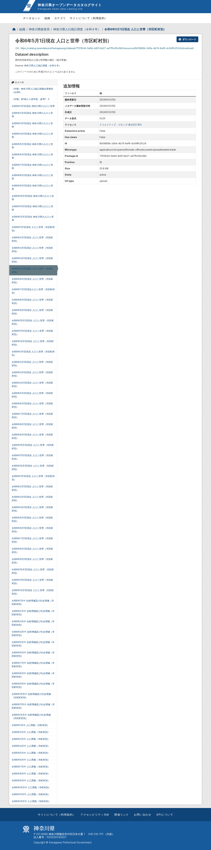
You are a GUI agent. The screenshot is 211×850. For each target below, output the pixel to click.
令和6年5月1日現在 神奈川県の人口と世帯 (32, 146)
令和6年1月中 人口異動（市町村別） (30, 725)
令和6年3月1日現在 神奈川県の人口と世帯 (32, 125)
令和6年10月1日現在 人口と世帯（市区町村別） (33, 322)
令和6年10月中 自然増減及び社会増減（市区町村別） (31, 696)
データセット (32, 18)
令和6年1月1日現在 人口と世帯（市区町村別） (33, 229)
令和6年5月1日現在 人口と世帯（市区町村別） (135, 29)
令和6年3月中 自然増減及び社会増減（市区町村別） (33, 623)
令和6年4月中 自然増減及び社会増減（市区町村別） (33, 633)
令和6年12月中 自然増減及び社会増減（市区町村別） (31, 716)
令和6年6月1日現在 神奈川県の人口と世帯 (32, 156)
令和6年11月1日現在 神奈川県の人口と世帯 (32, 208)
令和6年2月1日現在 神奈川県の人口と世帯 (32, 114)
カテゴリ (60, 18)
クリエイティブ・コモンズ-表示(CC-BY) (121, 124)
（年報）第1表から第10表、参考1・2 (30, 99)
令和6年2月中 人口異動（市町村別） (31, 732)
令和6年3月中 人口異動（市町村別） (31, 739)
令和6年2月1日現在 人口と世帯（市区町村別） (32, 239)
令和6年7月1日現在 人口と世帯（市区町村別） (32, 415)
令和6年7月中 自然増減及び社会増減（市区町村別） (33, 664)
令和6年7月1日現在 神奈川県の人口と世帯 (32, 166)
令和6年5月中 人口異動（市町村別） (31, 752)
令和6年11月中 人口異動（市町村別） (31, 794)
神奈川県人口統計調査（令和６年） (77, 29)
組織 (47, 18)
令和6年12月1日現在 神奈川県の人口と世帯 (33, 218)
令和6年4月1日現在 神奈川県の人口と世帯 (32, 135)
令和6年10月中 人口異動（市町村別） (31, 787)
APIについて (164, 814)
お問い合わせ (142, 814)
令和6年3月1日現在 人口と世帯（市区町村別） (32, 249)
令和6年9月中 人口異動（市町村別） (31, 780)
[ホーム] (14, 29)
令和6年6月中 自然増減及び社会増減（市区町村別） (33, 654)
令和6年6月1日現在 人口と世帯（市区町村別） (32, 281)
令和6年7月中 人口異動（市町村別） (31, 766)
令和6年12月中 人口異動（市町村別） (31, 801)
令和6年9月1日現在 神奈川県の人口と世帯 (32, 187)
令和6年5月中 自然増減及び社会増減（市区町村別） (33, 644)
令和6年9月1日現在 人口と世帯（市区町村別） (32, 312)
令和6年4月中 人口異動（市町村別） (31, 745)
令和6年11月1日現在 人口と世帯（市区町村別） (32, 332)
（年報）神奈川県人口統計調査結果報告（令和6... (32, 90)
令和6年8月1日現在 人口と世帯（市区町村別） (32, 301)
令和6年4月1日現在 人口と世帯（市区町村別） (32, 260)
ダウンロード (189, 39)
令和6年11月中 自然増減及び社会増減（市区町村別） (33, 706)
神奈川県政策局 (39, 29)
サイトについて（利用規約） (88, 18)
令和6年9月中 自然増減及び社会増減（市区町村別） (33, 685)
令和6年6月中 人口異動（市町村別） (31, 759)
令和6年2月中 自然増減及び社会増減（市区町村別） (33, 613)
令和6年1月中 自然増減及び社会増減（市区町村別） (33, 602)
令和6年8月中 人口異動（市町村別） (31, 773)
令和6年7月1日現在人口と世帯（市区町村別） (33, 291)
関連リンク (121, 814)
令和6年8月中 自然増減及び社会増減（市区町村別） (33, 675)
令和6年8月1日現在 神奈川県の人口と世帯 (32, 177)
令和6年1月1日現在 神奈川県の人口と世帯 (33, 106)
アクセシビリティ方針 (94, 814)
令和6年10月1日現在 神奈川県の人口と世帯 (33, 198)
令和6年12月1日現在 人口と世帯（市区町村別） (33, 343)
